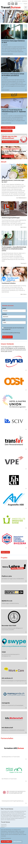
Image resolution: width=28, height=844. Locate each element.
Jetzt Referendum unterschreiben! (10, 141)
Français (25, 3)
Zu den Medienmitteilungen (8, 127)
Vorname (4, 308)
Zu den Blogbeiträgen (7, 130)
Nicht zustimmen (17, 841)
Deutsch (21, 3)
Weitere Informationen (6, 838)
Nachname (4, 314)
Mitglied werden (5, 552)
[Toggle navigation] (25, 7)
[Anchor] (1, 136)
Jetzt (7, 156)
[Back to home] (10, 7)
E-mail (3, 320)
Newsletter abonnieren (7, 336)
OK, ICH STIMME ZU (6, 841)
